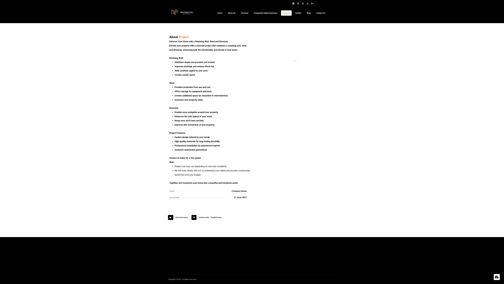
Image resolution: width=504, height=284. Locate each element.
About (290, 234)
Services (292, 243)
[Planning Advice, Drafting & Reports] (181, 12)
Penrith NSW (323, 243)
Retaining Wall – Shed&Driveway (210, 217)
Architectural (323, 238)
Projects (291, 238)
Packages (292, 247)
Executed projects (181, 217)
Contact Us (293, 251)
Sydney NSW (323, 247)
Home (290, 230)
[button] (293, 3)
